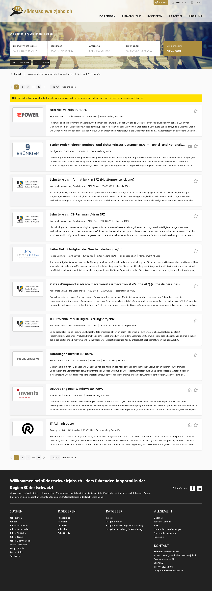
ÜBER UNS (195, 16)
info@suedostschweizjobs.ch (168, 571)
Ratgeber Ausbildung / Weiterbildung (124, 525)
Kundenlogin (64, 518)
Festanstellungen (18, 545)
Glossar (109, 518)
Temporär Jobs (17, 548)
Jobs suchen (16, 518)
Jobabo (14, 522)
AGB (156, 525)
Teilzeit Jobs (16, 552)
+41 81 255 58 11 (165, 567)
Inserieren (62, 522)
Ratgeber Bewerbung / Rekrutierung (124, 529)
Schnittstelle (64, 533)
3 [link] (27, 87)
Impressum (159, 537)
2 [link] (22, 87)
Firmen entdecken (19, 525)
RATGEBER (176, 16)
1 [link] (16, 87)
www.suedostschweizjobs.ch (42, 74)
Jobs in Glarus (16, 537)
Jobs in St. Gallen (18, 533)
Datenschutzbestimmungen (167, 529)
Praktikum (15, 556)
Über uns (158, 518)
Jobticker (62, 529)
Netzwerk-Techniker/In (89, 74)
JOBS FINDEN (106, 16)
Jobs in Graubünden (19, 529)
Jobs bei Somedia (162, 522)
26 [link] (39, 87)
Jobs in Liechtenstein (20, 541)
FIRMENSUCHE (131, 16)
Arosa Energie (67, 74)
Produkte (62, 525)
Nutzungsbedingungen (165, 533)
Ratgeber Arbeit (114, 522)
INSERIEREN (154, 16)
